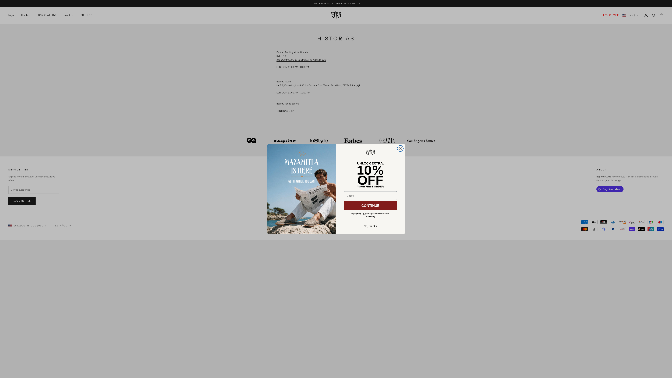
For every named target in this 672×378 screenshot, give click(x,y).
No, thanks (370, 226)
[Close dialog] (400, 148)
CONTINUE (370, 206)
